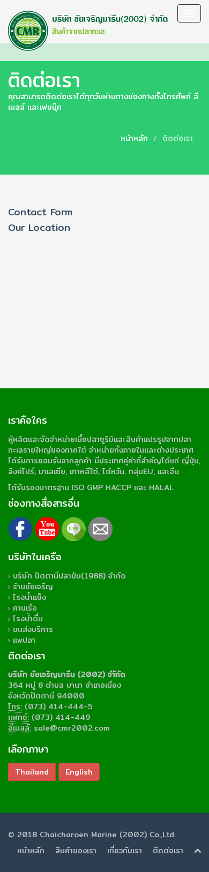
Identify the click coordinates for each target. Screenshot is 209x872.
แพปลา (24, 640)
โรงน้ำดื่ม (28, 619)
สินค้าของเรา (75, 850)
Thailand (32, 772)
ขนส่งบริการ (33, 629)
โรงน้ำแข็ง (29, 597)
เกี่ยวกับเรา (124, 850)
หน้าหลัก (134, 138)
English (79, 772)
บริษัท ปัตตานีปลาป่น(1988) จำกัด (69, 576)
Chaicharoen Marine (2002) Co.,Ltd (107, 834)
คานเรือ (25, 608)
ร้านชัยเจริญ (33, 586)
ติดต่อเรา (168, 850)
